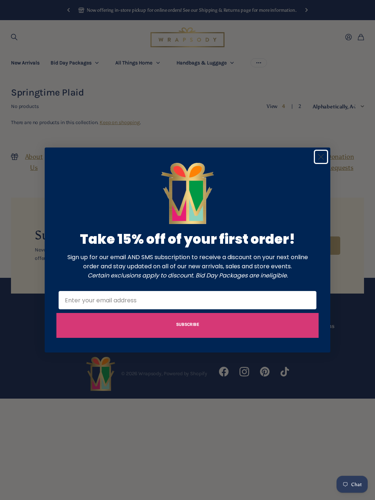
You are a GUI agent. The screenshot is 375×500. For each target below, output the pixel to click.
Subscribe (187, 324)
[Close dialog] (321, 156)
